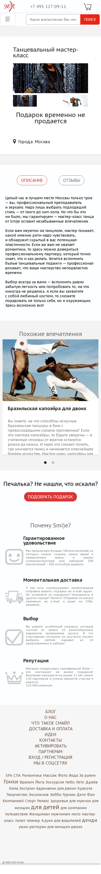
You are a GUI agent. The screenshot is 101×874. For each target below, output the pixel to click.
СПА (17, 775)
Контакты (50, 740)
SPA (9, 775)
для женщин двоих (64, 826)
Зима (13, 788)
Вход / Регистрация (50, 757)
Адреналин (46, 788)
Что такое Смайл (50, 723)
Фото (63, 775)
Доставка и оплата (51, 728)
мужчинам (60, 814)
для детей (45, 807)
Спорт (30, 801)
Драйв (91, 782)
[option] (50, 397)
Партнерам (50, 751)
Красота (84, 788)
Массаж (50, 775)
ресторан (37, 826)
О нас (50, 717)
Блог (51, 711)
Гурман (69, 794)
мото (76, 814)
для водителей (67, 820)
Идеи (50, 734)
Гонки (11, 781)
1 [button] (45, 462)
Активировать (51, 745)
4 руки (47, 820)
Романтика (32, 775)
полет (20, 820)
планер (33, 820)
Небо (70, 782)
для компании (73, 808)
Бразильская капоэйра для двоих (47, 408)
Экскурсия (55, 782)
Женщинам (39, 814)
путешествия (16, 814)
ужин (23, 826)
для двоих (66, 788)
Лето (80, 782)
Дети (81, 794)
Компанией (13, 801)
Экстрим (27, 788)
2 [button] (53, 462)
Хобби (55, 794)
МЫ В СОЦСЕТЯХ (50, 763)
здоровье (59, 801)
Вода (73, 775)
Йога (39, 782)
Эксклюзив (39, 794)
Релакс (43, 801)
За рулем (87, 775)
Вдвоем (27, 782)
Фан (91, 794)
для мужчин (80, 801)
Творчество (16, 794)
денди (89, 820)
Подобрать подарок (50, 496)
